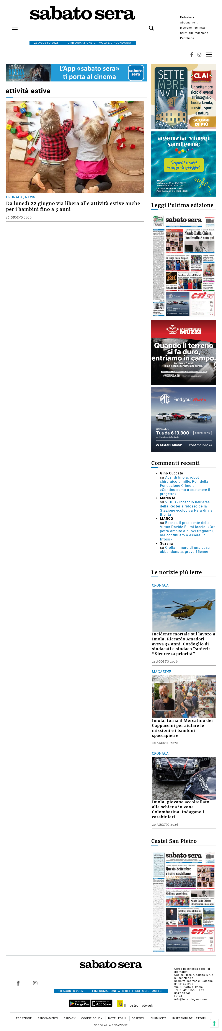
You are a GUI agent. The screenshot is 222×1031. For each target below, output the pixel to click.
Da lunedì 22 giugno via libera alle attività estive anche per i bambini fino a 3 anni (73, 206)
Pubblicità (187, 38)
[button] (145, 25)
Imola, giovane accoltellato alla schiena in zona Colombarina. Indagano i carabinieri (180, 809)
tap (209, 54)
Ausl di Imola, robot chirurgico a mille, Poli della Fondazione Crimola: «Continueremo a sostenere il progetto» (185, 485)
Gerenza (139, 1018)
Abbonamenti (189, 22)
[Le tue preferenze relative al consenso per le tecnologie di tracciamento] (214, 1023)
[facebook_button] (192, 54)
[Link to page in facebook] (18, 983)
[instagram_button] (199, 54)
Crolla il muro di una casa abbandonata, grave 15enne (185, 549)
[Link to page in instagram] (35, 983)
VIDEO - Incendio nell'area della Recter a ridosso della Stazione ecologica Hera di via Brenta (186, 508)
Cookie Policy (92, 1018)
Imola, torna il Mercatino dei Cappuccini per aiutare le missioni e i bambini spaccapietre (182, 728)
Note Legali (117, 1018)
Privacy (70, 1018)
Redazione (187, 17)
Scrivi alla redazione (194, 33)
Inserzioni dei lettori (194, 27)
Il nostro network (138, 1005)
